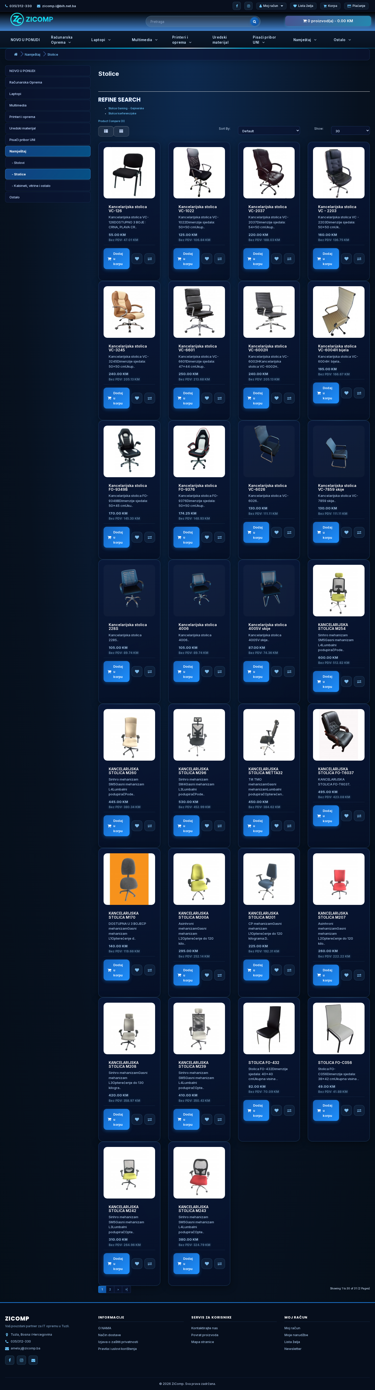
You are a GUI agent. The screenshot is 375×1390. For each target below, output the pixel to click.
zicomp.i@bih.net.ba (59, 6)
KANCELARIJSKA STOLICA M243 (193, 1209)
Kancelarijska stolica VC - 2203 (337, 209)
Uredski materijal (220, 39)
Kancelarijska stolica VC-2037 (267, 209)
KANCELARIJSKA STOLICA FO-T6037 (336, 771)
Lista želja (305, 6)
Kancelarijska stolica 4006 (198, 626)
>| (126, 1289)
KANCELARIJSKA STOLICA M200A (194, 915)
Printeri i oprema (180, 39)
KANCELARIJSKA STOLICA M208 (124, 1064)
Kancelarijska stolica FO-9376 (198, 487)
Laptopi (98, 40)
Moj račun (270, 6)
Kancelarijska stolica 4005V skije (267, 626)
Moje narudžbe (296, 1335)
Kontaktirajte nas (204, 1328)
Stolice (52, 54)
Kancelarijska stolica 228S (128, 626)
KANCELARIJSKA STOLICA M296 (193, 771)
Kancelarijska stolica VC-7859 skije (337, 487)
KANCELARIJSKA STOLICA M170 (124, 915)
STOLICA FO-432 (263, 1062)
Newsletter (293, 1349)
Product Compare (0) (111, 121)
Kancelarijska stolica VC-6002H (267, 348)
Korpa (332, 6)
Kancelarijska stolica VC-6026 (267, 487)
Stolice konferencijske (122, 113)
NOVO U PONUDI (25, 40)
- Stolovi (16, 163)
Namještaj (302, 40)
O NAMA (104, 1328)
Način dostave (109, 1335)
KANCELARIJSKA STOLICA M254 (333, 626)
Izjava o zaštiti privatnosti (118, 1342)
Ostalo (340, 40)
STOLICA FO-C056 (335, 1062)
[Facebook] (237, 6)
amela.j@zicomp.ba (25, 1348)
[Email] (33, 1360)
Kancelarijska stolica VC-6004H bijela (337, 348)
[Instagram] (248, 6)
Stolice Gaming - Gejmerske (126, 108)
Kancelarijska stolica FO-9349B (128, 487)
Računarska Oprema (61, 39)
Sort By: (224, 128)
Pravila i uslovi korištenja (117, 1349)
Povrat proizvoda (204, 1335)
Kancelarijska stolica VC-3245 (128, 348)
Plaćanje (359, 6)
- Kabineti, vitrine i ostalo (30, 186)
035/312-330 (20, 6)
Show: (318, 128)
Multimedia (142, 40)
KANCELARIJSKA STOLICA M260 (124, 771)
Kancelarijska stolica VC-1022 (198, 209)
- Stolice (17, 174)
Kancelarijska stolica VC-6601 (198, 348)
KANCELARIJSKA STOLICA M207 (333, 915)
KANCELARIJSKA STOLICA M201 (263, 915)
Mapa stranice (202, 1342)
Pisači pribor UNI (264, 39)
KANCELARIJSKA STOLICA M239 (193, 1064)
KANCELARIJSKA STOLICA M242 (124, 1209)
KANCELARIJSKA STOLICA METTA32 (265, 771)
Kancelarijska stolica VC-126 (128, 209)
